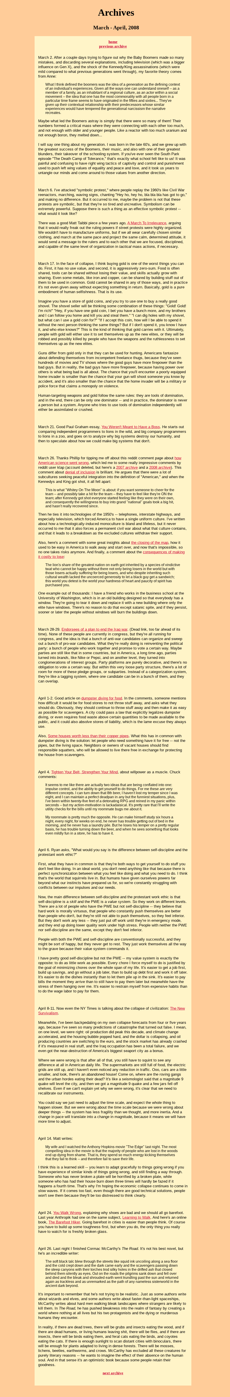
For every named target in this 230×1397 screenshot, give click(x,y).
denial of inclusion (80, 472)
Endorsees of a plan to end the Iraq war (94, 629)
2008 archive (160, 467)
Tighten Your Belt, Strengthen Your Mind (84, 772)
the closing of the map (149, 542)
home (112, 42)
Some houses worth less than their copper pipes (88, 736)
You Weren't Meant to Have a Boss (131, 427)
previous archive (113, 46)
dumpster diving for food (101, 698)
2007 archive (127, 467)
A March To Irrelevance (146, 223)
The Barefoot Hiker (64, 1222)
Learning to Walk (136, 1217)
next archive (113, 1373)
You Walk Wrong (67, 1212)
